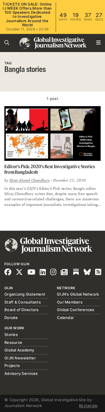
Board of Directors (21, 309)
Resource (13, 342)
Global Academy (19, 350)
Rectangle (88, 405)
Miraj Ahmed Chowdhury (29, 180)
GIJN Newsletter (20, 358)
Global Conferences (75, 309)
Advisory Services (21, 373)
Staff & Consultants (22, 302)
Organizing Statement (24, 294)
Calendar (65, 317)
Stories (11, 334)
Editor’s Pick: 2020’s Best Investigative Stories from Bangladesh (49, 169)
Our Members (70, 302)
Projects (12, 365)
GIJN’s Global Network (78, 294)
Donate (11, 317)
